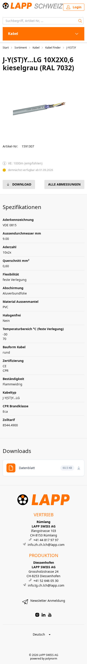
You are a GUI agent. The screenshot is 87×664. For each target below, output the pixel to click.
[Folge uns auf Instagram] (37, 615)
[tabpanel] (43, 108)
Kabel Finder (53, 47)
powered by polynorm (43, 658)
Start (6, 47)
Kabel (36, 47)
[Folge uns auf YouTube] (50, 615)
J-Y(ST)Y (71, 47)
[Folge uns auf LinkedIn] (43, 615)
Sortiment (20, 47)
